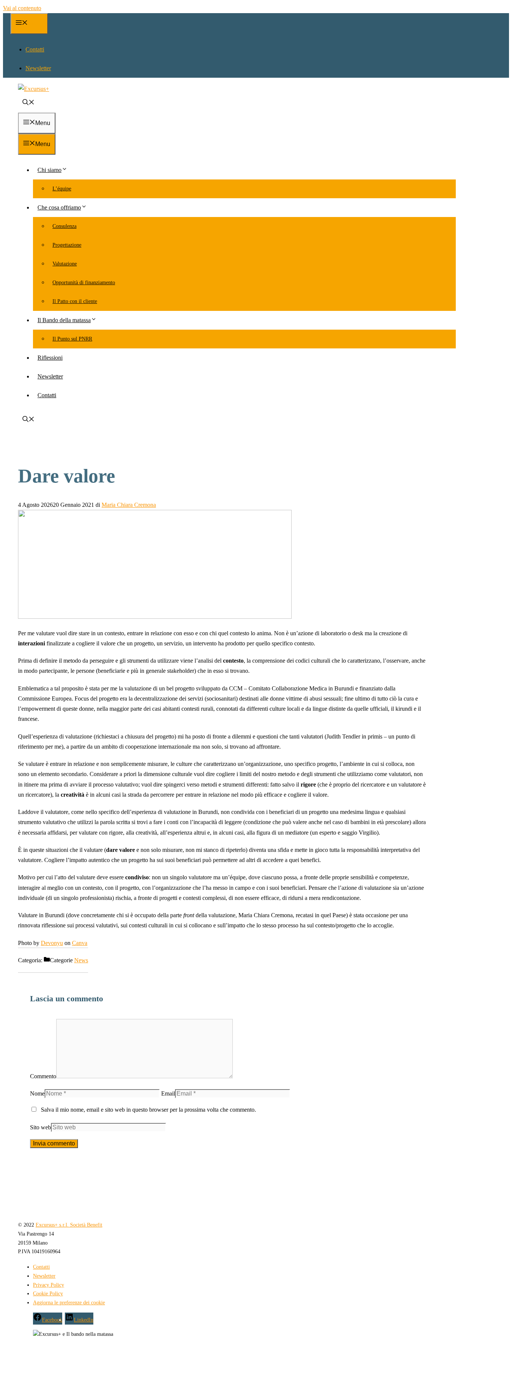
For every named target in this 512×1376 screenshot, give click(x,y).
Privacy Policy (48, 1285)
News (81, 960)
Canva (79, 943)
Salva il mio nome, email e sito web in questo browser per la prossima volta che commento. (148, 1109)
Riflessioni (50, 357)
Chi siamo (49, 170)
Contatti (34, 49)
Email (168, 1093)
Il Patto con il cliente (74, 301)
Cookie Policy (48, 1293)
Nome (37, 1093)
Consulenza (64, 226)
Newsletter (38, 68)
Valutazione (64, 264)
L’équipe (61, 188)
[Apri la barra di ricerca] (28, 103)
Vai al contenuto (22, 8)
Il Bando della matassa (64, 320)
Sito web (40, 1127)
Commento (43, 1076)
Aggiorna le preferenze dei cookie (69, 1302)
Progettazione (66, 245)
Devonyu (52, 943)
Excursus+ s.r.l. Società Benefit (69, 1225)
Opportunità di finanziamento (83, 282)
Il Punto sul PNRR (72, 339)
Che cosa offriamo (59, 207)
